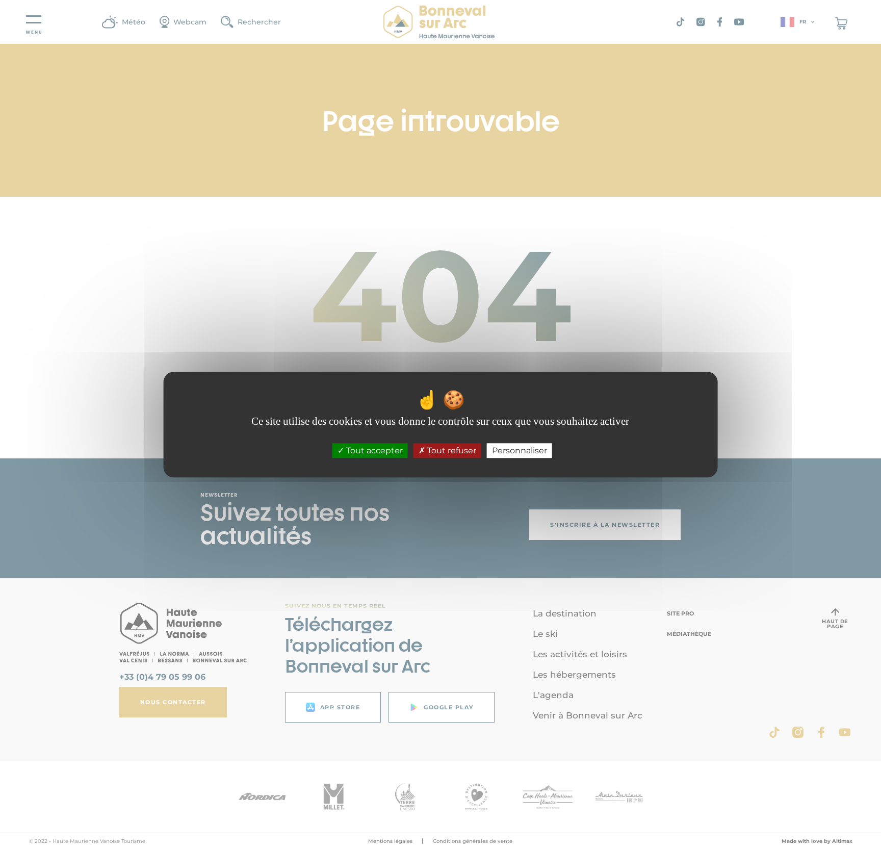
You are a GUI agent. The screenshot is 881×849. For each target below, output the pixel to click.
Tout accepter (373, 450)
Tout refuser (450, 450)
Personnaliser (519, 450)
